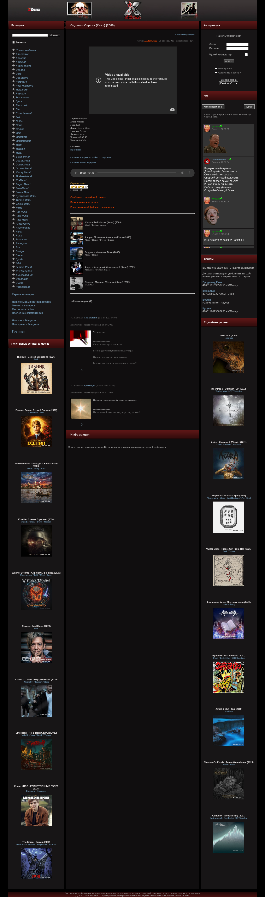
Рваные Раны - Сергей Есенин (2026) (36, 410)
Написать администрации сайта (31, 301)
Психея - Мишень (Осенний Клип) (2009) (107, 282)
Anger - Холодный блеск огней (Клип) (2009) (110, 267)
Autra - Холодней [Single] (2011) (229, 442)
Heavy (184, 34)
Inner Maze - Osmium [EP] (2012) (229, 389)
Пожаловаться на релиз (84, 202)
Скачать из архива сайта (84, 157)
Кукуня (206, 308)
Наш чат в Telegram (24, 320)
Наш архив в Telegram (25, 324)
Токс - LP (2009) (228, 335)
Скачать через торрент (83, 162)
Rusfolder (75, 149)
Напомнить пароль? (229, 72)
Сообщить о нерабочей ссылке (88, 197)
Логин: (213, 44)
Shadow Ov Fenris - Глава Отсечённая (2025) (229, 762)
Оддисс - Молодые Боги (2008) (102, 252)
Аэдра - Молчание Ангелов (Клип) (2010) (108, 237)
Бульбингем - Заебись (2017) (228, 655)
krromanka (209, 291)
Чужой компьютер (220, 54)
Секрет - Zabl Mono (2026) (36, 626)
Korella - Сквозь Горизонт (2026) (36, 519)
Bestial (206, 299)
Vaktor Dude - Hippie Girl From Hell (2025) (229, 549)
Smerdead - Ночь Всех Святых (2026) (36, 733)
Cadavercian (91, 317)
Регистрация (225, 68)
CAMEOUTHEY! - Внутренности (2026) (36, 679)
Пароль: (214, 48)
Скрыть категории (23, 294)
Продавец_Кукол (212, 282)
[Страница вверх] (65, 24)
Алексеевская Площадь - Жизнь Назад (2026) (36, 464)
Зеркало (106, 157)
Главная (21, 42)
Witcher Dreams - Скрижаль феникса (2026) (36, 572)
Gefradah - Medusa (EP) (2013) (228, 815)
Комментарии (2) (82, 301)
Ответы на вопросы (24, 305)
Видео (191, 34)
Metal (177, 34)
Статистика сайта (23, 309)
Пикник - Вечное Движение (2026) (36, 357)
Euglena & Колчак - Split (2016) (229, 495)
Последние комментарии (27, 313)
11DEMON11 (150, 40)
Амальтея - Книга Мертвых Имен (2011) (229, 602)
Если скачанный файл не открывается (92, 207)
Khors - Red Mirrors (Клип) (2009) (103, 222)
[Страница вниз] (65, 28)
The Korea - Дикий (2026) (36, 842)
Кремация (89, 385)
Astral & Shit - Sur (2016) (229, 709)
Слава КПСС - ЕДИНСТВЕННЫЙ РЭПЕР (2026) (36, 787)
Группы (18, 331)
